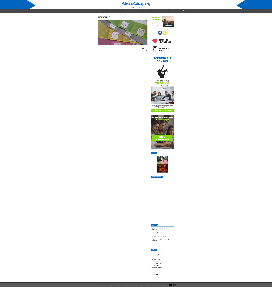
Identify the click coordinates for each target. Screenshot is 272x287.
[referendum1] (122, 45)
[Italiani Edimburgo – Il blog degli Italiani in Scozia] (136, 4)
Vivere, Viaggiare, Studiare (146, 11)
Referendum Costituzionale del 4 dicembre (110, 14)
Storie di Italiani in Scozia (165, 11)
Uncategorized (155, 269)
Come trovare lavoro (156, 255)
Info (174, 285)
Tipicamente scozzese (130, 11)
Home (99, 14)
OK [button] (170, 285)
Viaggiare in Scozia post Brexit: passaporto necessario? (161, 239)
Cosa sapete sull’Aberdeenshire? (159, 236)
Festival (153, 257)
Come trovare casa (156, 252)
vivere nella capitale (156, 272)
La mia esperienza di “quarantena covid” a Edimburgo (161, 229)
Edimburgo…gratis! (156, 243)
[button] (184, 11)
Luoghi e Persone (116, 11)
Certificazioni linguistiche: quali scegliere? (161, 232)
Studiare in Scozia (156, 265)
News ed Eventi (103, 11)
